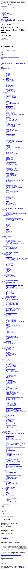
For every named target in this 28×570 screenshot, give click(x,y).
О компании (6, 11)
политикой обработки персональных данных (11, 555)
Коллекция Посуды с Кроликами (13, 218)
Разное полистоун (10, 90)
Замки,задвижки (10, 391)
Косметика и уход (10, 197)
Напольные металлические (12, 300)
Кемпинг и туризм (10, 263)
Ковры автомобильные (11, 444)
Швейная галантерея (11, 204)
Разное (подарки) (10, 173)
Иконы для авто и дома (11, 496)
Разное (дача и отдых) (11, 375)
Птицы (7, 76)
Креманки (8, 107)
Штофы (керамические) (11, 153)
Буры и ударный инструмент (12, 388)
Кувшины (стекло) (10, 112)
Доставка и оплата (7, 14)
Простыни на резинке (11, 336)
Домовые (8, 163)
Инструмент (6, 386)
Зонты (7, 195)
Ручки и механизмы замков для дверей (15, 288)
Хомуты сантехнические (11, 244)
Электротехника (10, 415)
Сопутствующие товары (11, 405)
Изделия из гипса (7, 70)
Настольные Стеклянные (12, 304)
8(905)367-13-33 (4, 3)
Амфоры (8, 216)
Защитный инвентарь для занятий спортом (16, 259)
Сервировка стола (10, 135)
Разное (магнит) (9, 233)
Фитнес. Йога (9, 274)
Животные (8, 73)
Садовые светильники (11, 378)
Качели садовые (9, 367)
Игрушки (8, 352)
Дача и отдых (6, 359)
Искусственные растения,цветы (13, 308)
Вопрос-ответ (6, 13)
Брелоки (8, 160)
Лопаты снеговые (10, 421)
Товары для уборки (10, 427)
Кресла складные (10, 370)
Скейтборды (9, 270)
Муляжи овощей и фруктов (12, 309)
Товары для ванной (10, 423)
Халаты (8, 338)
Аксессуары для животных (12, 276)
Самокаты (8, 269)
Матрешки (8, 165)
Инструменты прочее (11, 393)
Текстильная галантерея (11, 202)
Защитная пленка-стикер (11, 319)
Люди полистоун (10, 86)
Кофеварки (8, 104)
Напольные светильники (12, 247)
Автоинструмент (10, 387)
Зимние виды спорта (11, 260)
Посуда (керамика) (10, 125)
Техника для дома (10, 344)
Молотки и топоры (10, 398)
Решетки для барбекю (11, 376)
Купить (2, 43)
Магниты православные (11, 498)
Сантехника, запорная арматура (13, 241)
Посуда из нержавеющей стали (13, 128)
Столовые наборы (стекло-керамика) (14, 141)
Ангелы (8, 158)
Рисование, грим (10, 486)
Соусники (8, 138)
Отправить (3, 568)
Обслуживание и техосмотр (12, 451)
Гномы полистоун (10, 81)
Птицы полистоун (10, 89)
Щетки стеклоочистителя (12, 468)
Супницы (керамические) (12, 143)
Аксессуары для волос (11, 185)
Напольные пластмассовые (12, 302)
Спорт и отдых (6, 254)
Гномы (7, 72)
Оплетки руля (9, 453)
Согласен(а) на (14, 566)
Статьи (5, 511)
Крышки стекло (9, 110)
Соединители (9, 242)
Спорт (7, 271)
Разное (7, 78)
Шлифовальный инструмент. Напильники (16, 411)
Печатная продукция (11, 354)
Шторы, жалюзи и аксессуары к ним (14, 208)
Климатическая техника (11, 343)
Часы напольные (10, 292)
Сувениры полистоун (11, 175)
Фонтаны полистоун (10, 91)
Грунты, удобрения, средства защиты (14, 363)
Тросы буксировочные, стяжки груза (14, 461)
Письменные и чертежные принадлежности (16, 213)
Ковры (7, 322)
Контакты (5, 17)
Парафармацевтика (10, 198)
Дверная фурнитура (10, 282)
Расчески (8, 199)
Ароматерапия (9, 159)
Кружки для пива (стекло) (12, 108)
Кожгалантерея (9, 196)
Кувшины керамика (10, 113)
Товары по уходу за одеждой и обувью (15, 428)
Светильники (6, 246)
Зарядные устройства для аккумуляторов (15, 443)
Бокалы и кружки (10, 95)
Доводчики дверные (10, 283)
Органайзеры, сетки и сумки (12, 454)
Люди (7, 75)
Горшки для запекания (11, 96)
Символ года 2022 (7, 253)
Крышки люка (9, 85)
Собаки (7, 229)
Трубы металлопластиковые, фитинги (15, 243)
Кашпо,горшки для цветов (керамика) (15, 321)
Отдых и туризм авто (11, 455)
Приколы (8, 476)
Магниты (5, 230)
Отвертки (8, 402)
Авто (4, 432)
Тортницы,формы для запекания (13, 147)
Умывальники (9, 383)
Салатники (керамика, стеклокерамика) (15, 132)
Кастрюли (8, 102)
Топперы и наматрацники (12, 337)
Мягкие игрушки (10, 353)
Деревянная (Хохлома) (11, 97)
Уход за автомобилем (11, 462)
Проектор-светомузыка (11, 477)
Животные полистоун (11, 82)
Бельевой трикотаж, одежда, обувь (14, 187)
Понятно (2, 556)
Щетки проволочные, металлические (14, 412)
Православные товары (8, 495)
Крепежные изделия (10, 394)
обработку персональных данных (17, 566)
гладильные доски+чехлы (12, 317)
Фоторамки (8, 179)
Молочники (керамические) (12, 120)
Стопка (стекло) (9, 142)
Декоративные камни (11, 162)
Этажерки (8, 341)
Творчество (6, 481)
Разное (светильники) (11, 251)
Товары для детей (7, 348)
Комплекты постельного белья (13, 325)
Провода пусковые (10, 458)
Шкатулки (8, 181)
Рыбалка (8, 377)
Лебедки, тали (9, 449)
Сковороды (8, 137)
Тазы (7, 422)
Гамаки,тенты (9, 361)
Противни (8, 131)
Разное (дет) (9, 355)
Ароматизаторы (9, 438)
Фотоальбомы (9, 177)
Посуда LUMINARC (10, 126)
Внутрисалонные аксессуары (13, 440)
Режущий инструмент (11, 403)
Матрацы (8, 327)
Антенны (8, 437)
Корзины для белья (10, 326)
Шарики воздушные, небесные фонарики (15, 180)
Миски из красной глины (12, 119)
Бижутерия (8, 205)
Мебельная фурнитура (11, 286)
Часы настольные (10, 294)
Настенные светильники (11, 248)
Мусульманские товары (8, 488)
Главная (5, 9)
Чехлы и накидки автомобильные (14, 466)
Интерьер (8, 74)
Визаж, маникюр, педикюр (12, 191)
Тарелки (8, 145)
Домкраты (8, 442)
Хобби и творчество (10, 487)
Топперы (8, 479)
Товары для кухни (10, 426)
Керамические (9, 232)
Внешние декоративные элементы (14, 439)
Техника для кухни (10, 347)
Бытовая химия (9, 316)
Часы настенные (10, 293)
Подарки (5, 154)
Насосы (8, 268)
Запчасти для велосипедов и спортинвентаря (16, 258)
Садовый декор (9, 380)
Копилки (5, 223)
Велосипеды (9, 257)
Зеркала (8, 193)
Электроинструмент (10, 414)
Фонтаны (8, 176)
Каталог (5, 12)
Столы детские (9, 356)
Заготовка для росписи (11, 482)
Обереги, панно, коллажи (12, 490)
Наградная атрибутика (11, 472)
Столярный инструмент (11, 406)
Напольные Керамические (12, 299)
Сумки (7, 201)
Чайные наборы (9, 152)
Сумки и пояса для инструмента (13, 408)
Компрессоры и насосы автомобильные (15, 445)
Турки (7, 148)
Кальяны (8, 156)
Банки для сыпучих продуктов (13, 93)
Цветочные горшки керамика (13, 221)
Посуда (5, 92)
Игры (7, 471)
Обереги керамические (11, 169)
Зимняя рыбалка (10, 261)
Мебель (7, 87)
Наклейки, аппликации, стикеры (13, 166)
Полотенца (8, 333)
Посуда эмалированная (11, 130)
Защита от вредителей (11, 365)
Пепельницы (6, 235)
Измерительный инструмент (12, 392)
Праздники (5, 470)
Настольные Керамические (12, 303)
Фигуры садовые (10, 220)
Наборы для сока (10, 121)
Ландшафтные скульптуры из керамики (15, 219)
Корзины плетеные (10, 369)
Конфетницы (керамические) (12, 103)
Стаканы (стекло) (10, 140)
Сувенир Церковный (11, 501)
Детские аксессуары (10, 192)
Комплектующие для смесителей (13, 238)
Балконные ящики (10, 417)
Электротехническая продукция (13, 430)
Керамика (5, 215)
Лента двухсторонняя (11, 450)
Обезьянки (8, 226)
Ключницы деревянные (11, 164)
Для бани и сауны (10, 364)
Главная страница (5, 19)
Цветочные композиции (11, 313)
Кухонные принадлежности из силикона (15, 114)
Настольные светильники (12, 249)
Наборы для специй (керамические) (14, 123)
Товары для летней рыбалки (12, 272)
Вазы (4, 298)
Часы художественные (11, 296)
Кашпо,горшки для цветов (12, 320)
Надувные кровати (10, 266)
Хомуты (8, 465)
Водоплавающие (10, 80)
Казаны (7, 101)
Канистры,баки (9, 420)
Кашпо (7, 20)
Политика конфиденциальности (10, 513)
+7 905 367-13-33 (7, 538)
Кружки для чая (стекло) (11, 109)
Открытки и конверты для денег (13, 475)
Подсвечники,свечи (10, 171)
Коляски (8, 264)
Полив (7, 373)
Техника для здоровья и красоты (13, 345)
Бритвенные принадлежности (13, 188)
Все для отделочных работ (12, 389)
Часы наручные (9, 203)
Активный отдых (10, 349)
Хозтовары (5, 416)
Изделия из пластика (8, 79)
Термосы (8, 146)
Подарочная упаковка (11, 182)
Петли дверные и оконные (12, 287)
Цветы (4, 305)
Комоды (8, 324)
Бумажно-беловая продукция (12, 210)
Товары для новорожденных (12, 358)
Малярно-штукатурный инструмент (14, 395)
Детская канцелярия (10, 350)
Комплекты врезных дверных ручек (14, 285)
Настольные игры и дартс (12, 168)
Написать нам (4, 6)
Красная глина (9, 106)
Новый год (8, 473)
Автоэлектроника (10, 436)
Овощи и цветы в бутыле (12, 170)
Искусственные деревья (11, 307)
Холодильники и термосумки (13, 464)
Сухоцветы (8, 311)
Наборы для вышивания (11, 483)
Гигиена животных (10, 277)
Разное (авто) (9, 460)
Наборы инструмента (11, 399)
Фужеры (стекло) (10, 149)
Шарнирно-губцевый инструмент (14, 410)
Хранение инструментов (11, 409)
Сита (7, 136)
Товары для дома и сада (11, 425)
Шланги (8, 384)
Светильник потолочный (12, 252)
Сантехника (6, 237)
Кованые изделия (7, 431)
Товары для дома (7, 314)
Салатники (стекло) (10, 134)
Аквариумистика (10, 157)
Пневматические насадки (12, 456)
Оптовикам (6, 15)
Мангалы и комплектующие (12, 371)
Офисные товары (10, 212)
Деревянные (9, 231)
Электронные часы (10, 297)
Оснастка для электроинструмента (14, 400)
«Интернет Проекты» (22, 549)
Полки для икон (9, 499)
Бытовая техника (7, 342)
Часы (4, 289)
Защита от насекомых (11, 366)
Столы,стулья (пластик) (11, 382)
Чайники (8, 151)
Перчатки (8, 372)
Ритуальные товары (10, 310)
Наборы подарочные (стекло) (13, 124)
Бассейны (8, 255)
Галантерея (5, 184)
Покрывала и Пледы (10, 332)
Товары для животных (8, 275)
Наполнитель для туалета (12, 280)
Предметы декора (7, 236)
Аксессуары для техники (12, 186)
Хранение (8, 339)
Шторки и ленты (10, 467)
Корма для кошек (10, 279)
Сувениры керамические (12, 174)
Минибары (8, 118)
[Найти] (13, 7)
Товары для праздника (11, 478)
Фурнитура (5, 281)
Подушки (8, 331)
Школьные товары (10, 214)
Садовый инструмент (11, 381)
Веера (7, 190)
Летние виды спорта (10, 265)
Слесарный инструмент (11, 404)
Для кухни (8, 315)
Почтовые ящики (10, 335)
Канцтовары (6, 209)
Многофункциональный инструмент (14, 397)
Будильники (9, 291)
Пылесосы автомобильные (12, 459)
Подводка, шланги (10, 240)
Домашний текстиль (8, 207)
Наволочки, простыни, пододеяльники (15, 328)
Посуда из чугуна (10, 129)
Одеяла (7, 330)
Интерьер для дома (10, 419)
